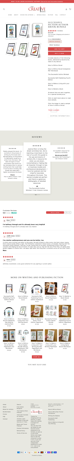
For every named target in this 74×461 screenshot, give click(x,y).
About (16, 15)
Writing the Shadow (54, 415)
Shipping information (59, 116)
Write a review (55, 212)
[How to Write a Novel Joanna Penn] (59, 110)
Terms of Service (22, 433)
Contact (63, 15)
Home (10, 15)
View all (37, 356)
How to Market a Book (55, 89)
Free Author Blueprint (20, 407)
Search (19, 404)
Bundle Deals (41, 15)
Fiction (50, 15)
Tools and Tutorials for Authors (22, 415)
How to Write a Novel (55, 65)
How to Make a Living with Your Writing (56, 422)
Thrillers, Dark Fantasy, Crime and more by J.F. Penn (22, 420)
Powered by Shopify (37, 455)
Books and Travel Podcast (22, 425)
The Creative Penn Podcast (22, 411)
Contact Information (23, 428)
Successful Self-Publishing (53, 418)
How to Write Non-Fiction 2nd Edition (55, 412)
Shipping (58, 34)
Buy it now (59, 53)
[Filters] (66, 212)
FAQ (56, 15)
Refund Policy (21, 430)
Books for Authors (27, 15)
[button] (52, 30)
